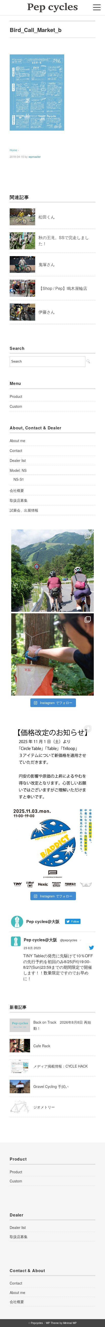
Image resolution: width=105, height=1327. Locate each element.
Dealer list (18, 460)
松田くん (46, 217)
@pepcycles (68, 940)
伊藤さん (46, 312)
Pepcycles (37, 1323)
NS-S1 (19, 479)
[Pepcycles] (52, 6)
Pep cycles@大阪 (40, 940)
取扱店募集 (19, 500)
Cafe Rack (41, 1045)
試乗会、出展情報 (24, 510)
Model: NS (18, 470)
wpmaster (35, 156)
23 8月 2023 (32, 948)
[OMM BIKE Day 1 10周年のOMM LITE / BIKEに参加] (52, 654)
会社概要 (17, 490)
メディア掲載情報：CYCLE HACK (60, 1066)
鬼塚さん (46, 264)
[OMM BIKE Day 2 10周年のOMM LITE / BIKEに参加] (52, 570)
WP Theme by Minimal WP (61, 1323)
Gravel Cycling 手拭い (51, 1086)
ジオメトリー (44, 1107)
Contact (16, 450)
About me (17, 440)
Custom (16, 406)
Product (16, 396)
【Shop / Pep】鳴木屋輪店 (62, 288)
